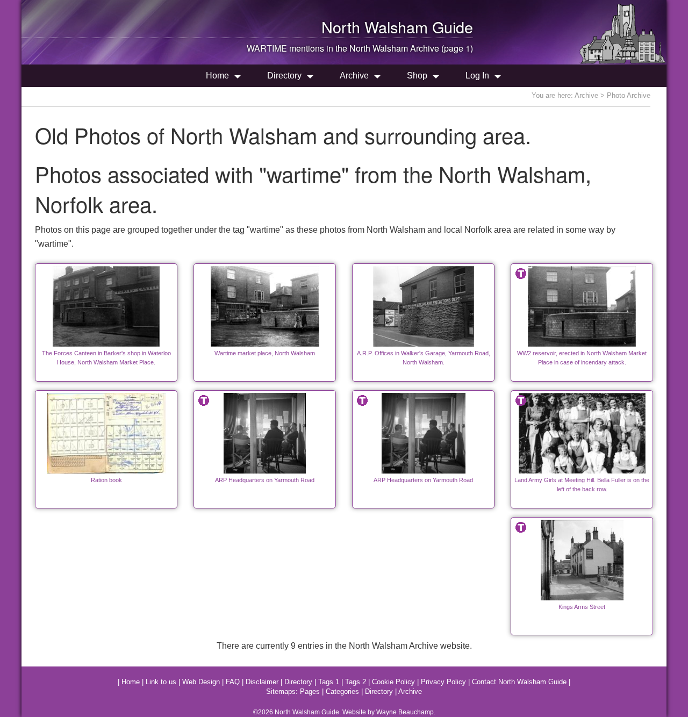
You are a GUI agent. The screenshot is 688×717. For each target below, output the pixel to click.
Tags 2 (355, 682)
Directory (284, 75)
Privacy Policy (443, 682)
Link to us (161, 682)
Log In (477, 75)
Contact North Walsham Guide (519, 682)
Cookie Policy (393, 682)
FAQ (233, 682)
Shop (417, 75)
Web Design (201, 682)
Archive (354, 75)
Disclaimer (262, 682)
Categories (342, 691)
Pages (310, 691)
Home (217, 75)
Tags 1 (328, 682)
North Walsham (374, 27)
